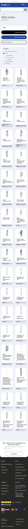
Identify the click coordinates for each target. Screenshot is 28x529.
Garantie (3, 472)
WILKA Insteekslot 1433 (7, 121)
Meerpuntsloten (10, 57)
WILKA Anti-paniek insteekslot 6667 (7, 259)
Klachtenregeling (19, 478)
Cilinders (3, 494)
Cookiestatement (19, 521)
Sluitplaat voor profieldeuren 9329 (6, 336)
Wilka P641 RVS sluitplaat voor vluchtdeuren (6, 403)
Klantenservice (19, 464)
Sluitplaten (9, 59)
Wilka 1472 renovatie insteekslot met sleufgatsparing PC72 (21, 101)
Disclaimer (3, 523)
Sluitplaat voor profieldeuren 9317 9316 (6, 298)
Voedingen (7, 63)
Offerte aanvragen (20, 470)
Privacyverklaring (19, 519)
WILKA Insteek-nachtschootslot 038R (21, 181)
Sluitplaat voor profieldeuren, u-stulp (7, 317)
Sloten (6, 53)
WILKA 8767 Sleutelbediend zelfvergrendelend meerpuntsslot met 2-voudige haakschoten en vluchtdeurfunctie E (7, 381)
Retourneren (4, 470)
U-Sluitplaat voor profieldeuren (20, 317)
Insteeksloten (10, 55)
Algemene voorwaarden (4, 520)
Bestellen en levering (6, 464)
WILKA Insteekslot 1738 (7, 200)
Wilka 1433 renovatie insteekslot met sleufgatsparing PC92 (21, 80)
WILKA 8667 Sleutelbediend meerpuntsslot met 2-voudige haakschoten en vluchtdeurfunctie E (21, 358)
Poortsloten (4, 488)
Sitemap (18, 524)
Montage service (19, 467)
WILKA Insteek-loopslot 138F (6, 218)
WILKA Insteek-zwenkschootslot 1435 (21, 240)
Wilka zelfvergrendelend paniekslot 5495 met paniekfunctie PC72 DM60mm (7, 357)
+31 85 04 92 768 (18, 494)
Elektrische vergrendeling (11, 51)
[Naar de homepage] (5, 5)
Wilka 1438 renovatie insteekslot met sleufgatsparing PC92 (7, 101)
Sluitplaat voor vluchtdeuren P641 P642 (20, 336)
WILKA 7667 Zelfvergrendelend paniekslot (21, 140)
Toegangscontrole (9, 61)
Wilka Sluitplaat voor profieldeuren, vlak (6, 279)
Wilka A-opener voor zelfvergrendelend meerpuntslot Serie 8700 (21, 380)
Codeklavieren (5, 485)
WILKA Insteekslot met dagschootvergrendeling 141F (9, 181)
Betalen (3, 467)
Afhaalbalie (18, 472)
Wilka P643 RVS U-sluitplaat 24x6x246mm (20, 403)
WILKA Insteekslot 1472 (21, 121)
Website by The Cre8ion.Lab (7, 526)
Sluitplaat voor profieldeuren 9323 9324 (20, 298)
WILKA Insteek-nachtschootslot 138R (7, 240)
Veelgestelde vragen (20, 475)
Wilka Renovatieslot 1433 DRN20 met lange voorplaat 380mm (21, 220)
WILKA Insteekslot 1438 (7, 140)
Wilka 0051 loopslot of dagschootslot (6, 79)
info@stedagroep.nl (19, 496)
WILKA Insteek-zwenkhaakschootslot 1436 (22, 259)
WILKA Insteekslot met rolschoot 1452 (6, 161)
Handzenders (4, 491)
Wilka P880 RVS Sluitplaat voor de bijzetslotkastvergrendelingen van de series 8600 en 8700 (10, 424)
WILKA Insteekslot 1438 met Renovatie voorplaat (21, 161)
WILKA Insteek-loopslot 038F (20, 200)
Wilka (4, 13)
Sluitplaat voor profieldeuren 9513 (20, 278)
